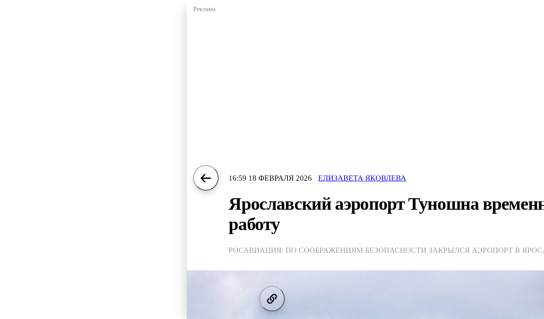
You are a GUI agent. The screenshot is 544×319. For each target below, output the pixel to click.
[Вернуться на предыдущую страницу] (206, 178)
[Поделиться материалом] (272, 298)
